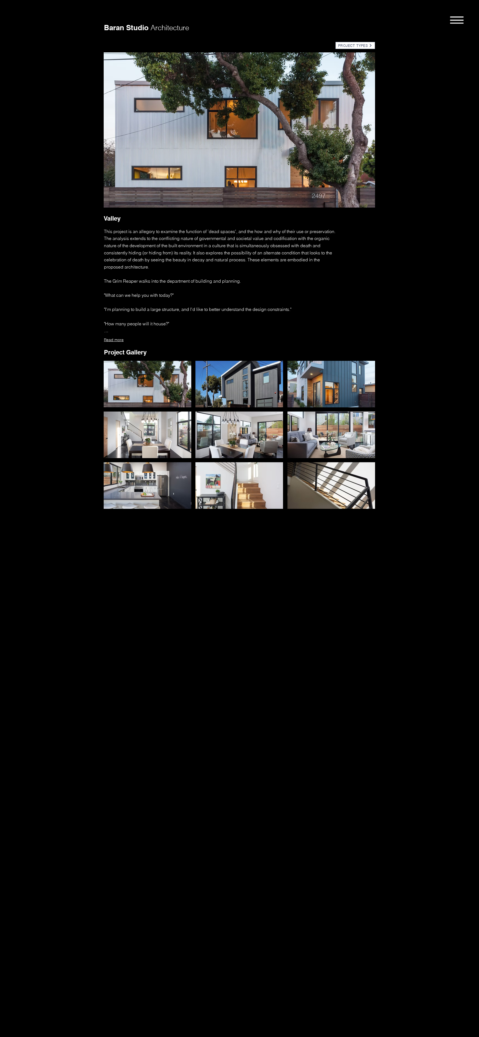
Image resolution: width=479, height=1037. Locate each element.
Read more (114, 339)
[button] (457, 20)
